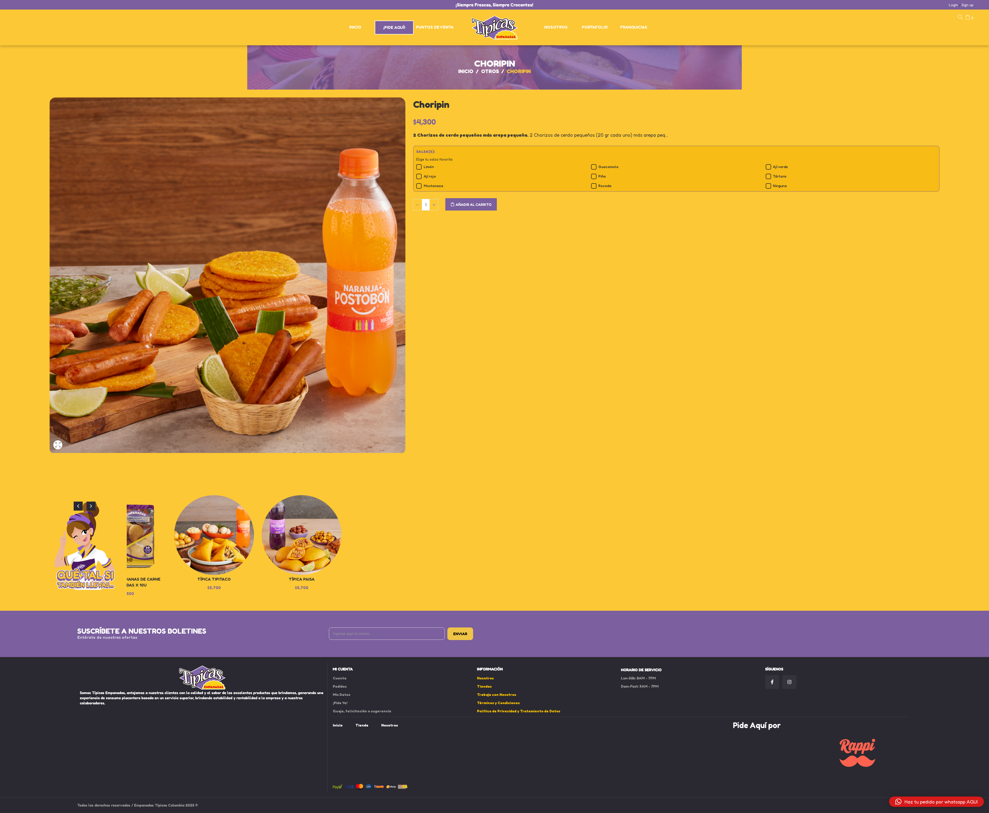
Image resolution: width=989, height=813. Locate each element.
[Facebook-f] (772, 682)
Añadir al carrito (474, 204)
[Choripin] (57, 451)
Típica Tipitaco (214, 579)
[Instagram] (789, 682)
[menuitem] (355, 27)
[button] (936, 802)
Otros (490, 71)
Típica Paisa (301, 579)
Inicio (465, 71)
